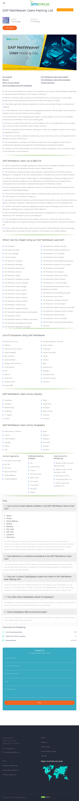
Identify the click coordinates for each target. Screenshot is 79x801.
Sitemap (44, 756)
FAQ (4, 761)
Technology (35, 21)
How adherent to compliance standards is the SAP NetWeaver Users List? (37, 557)
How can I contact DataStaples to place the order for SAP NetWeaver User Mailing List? (38, 577)
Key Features (7, 77)
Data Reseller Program (48, 751)
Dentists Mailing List (9, 774)
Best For (6, 80)
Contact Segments (48, 83)
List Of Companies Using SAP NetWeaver (17, 86)
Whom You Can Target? (11, 83)
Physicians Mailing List (10, 765)
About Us (44, 742)
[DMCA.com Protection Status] (58, 797)
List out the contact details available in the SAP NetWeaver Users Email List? (39, 507)
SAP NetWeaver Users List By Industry (54, 77)
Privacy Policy (45, 747)
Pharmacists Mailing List (11, 770)
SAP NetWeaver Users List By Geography (55, 80)
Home (43, 738)
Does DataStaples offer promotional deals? (27, 612)
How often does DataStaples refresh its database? (30, 597)
